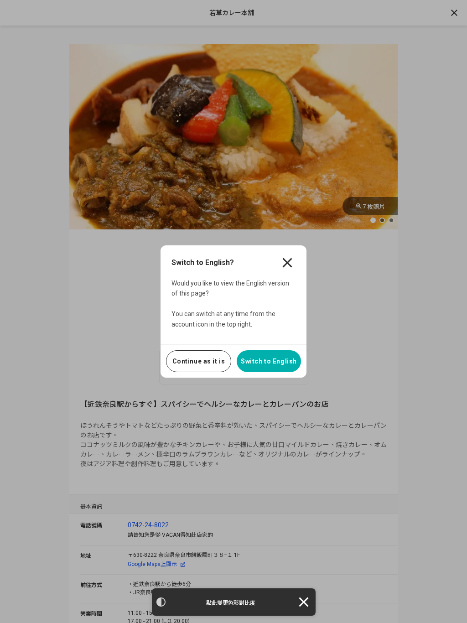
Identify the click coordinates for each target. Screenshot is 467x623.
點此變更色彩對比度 (230, 603)
